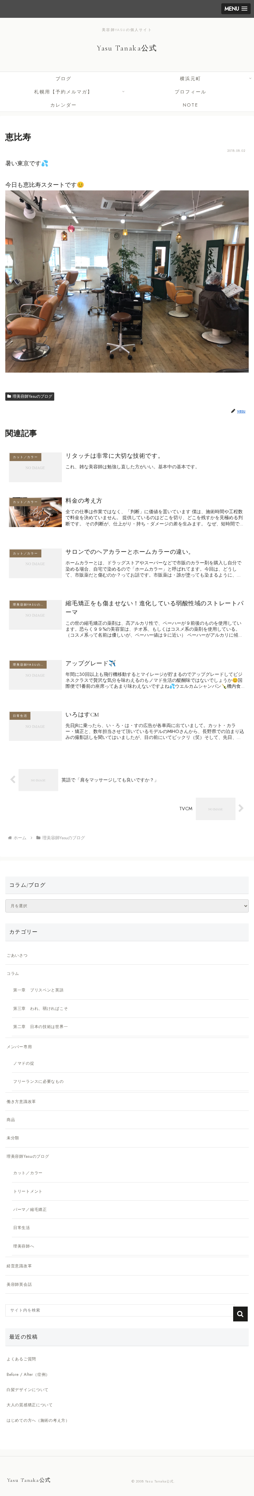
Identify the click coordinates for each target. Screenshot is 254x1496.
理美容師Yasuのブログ (32, 396)
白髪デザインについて (28, 1390)
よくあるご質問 (21, 1359)
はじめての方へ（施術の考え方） (38, 1420)
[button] (240, 1314)
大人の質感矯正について (30, 1405)
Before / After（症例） (28, 1375)
